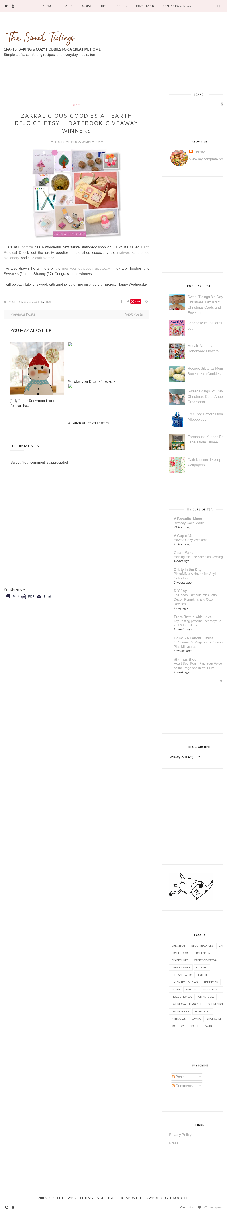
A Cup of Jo (184, 536)
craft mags (202, 952)
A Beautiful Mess (188, 519)
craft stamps (44, 258)
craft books (180, 952)
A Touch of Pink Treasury (88, 423)
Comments (184, 1086)
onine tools (206, 996)
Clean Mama (184, 553)
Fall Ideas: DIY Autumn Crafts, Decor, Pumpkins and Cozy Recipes (196, 599)
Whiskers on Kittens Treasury (92, 381)
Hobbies (120, 6)
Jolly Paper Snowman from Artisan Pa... (32, 403)
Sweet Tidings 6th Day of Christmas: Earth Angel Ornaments (207, 396)
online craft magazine (187, 1004)
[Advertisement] (84, 91)
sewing (196, 1018)
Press (173, 1143)
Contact (169, 6)
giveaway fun (33, 302)
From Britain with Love (193, 617)
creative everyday (205, 960)
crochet (202, 967)
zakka (208, 1026)
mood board (211, 989)
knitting (191, 989)
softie (194, 1026)
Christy (59, 142)
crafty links (180, 960)
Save (137, 301)
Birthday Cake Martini (189, 523)
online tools (180, 1011)
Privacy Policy (180, 1135)
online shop (215, 1004)
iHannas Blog (185, 659)
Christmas (178, 945)
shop (48, 302)
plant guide (202, 1011)
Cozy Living (145, 6)
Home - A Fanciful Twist (193, 638)
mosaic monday (182, 996)
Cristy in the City (188, 570)
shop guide (214, 1018)
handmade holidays (185, 982)
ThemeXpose (214, 1207)
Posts (179, 1077)
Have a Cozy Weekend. (191, 540)
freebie (202, 974)
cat (221, 945)
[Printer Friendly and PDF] (28, 599)
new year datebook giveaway (86, 268)
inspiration (211, 982)
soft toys (178, 1026)
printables (179, 1018)
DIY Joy (180, 591)
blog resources (202, 945)
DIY (103, 6)
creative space (181, 967)
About (48, 6)
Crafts (67, 6)
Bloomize (25, 247)
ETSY (76, 105)
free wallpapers (182, 974)
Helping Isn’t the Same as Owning (198, 557)
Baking (86, 6)
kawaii (176, 989)
